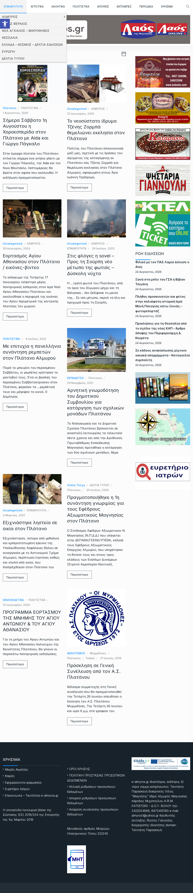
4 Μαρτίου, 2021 (14, 515)
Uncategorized (77, 108)
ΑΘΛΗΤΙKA (58, 6)
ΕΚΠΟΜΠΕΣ (124, 6)
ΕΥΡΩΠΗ (8, 51)
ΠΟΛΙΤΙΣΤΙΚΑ (81, 6)
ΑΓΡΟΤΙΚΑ (37, 6)
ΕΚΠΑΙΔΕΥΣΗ (75, 378)
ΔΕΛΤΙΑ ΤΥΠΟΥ (13, 58)
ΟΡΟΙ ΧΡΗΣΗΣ (79, 769)
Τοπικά (89, 658)
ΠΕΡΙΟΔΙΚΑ (146, 6)
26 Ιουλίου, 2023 (103, 248)
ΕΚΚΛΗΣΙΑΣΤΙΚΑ (13, 600)
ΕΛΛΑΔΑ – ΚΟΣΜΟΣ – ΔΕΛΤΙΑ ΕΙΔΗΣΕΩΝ (32, 45)
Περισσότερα (15, 187)
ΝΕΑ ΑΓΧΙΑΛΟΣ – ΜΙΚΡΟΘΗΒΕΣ (25, 31)
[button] (5, 24)
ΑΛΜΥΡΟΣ (10, 17)
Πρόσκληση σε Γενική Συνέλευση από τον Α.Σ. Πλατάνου (94, 671)
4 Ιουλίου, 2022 (35, 338)
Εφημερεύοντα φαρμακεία (23, 782)
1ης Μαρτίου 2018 (20, 819)
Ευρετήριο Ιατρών (17, 789)
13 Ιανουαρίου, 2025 (80, 113)
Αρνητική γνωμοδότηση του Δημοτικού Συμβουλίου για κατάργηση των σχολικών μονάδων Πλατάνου (95, 401)
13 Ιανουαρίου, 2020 (16, 604)
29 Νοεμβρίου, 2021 (80, 382)
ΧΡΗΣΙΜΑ (167, 6)
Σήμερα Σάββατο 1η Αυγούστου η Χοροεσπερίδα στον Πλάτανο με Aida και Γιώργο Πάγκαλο (25, 131)
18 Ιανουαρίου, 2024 (16, 248)
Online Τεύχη (76, 485)
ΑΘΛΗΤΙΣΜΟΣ (76, 653)
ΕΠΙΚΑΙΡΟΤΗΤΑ (13, 6)
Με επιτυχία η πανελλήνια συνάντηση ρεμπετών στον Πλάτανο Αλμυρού (32, 352)
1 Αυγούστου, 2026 (15, 112)
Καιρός (10, 776)
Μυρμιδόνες (98, 653)
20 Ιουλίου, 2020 (97, 490)
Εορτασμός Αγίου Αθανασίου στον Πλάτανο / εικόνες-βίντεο (31, 261)
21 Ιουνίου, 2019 (110, 658)
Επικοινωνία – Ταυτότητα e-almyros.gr (31, 795)
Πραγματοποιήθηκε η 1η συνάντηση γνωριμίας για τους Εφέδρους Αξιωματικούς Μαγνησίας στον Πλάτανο (95, 509)
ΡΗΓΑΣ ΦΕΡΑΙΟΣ (14, 24)
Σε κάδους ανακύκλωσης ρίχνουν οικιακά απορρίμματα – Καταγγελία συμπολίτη (162, 355)
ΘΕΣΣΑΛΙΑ (10, 38)
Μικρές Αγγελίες (16, 769)
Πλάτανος (9, 108)
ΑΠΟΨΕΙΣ (103, 6)
